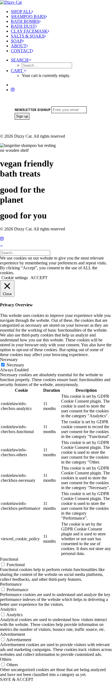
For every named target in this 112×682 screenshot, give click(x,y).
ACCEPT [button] (39, 277)
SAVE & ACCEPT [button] (16, 679)
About (18, 46)
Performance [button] (11, 584)
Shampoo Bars (28, 16)
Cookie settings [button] (14, 277)
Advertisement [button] (12, 634)
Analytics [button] (8, 609)
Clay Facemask (29, 31)
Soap (16, 41)
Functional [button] (9, 559)
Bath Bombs (25, 21)
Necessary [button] (9, 359)
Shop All (21, 11)
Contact (21, 50)
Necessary (15, 365)
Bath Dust (23, 26)
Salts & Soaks (27, 36)
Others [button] (5, 659)
